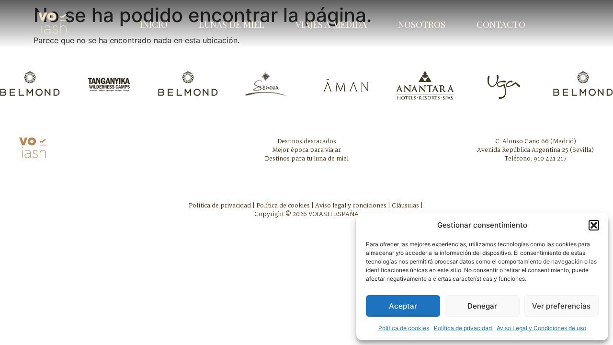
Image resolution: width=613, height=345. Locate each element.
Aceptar (403, 305)
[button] (594, 225)
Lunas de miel (231, 24)
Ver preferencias (561, 305)
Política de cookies (403, 328)
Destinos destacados (306, 142)
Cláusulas (405, 206)
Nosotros (421, 24)
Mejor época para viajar (306, 150)
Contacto (501, 24)
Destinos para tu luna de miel (307, 159)
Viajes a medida (331, 24)
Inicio (154, 24)
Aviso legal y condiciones (350, 206)
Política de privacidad (463, 328)
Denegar (482, 305)
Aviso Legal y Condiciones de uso (541, 328)
